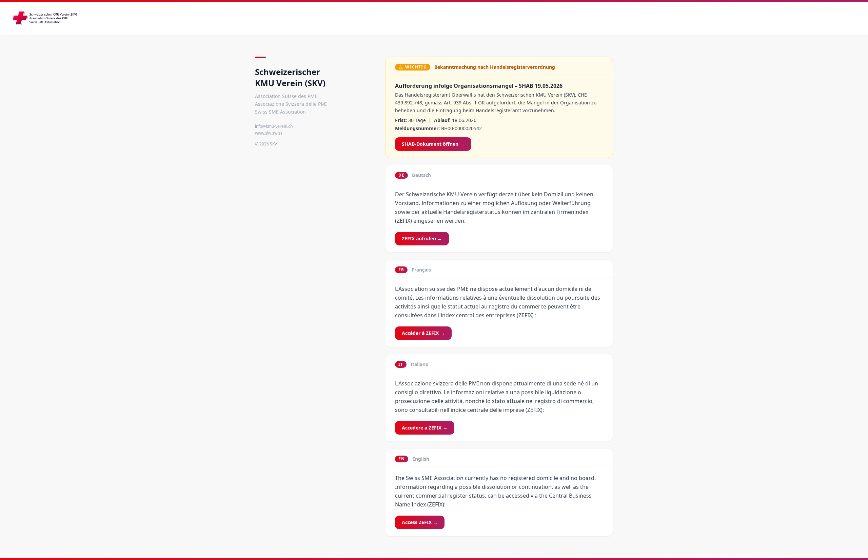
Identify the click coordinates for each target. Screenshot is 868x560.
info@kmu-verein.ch (274, 126)
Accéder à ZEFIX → (423, 333)
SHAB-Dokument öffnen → (433, 144)
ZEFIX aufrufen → (422, 238)
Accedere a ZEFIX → (425, 427)
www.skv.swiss (268, 133)
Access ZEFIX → (420, 522)
